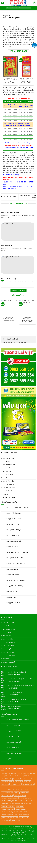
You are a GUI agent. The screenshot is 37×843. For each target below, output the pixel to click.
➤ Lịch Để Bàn (5, 461)
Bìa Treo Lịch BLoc (15, 784)
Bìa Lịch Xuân (19, 781)
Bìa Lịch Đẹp (27, 781)
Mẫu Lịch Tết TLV (11, 591)
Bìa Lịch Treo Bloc (28, 778)
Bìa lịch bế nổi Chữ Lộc (9, 318)
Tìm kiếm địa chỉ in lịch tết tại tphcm (17, 552)
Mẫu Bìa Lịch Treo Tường (8, 806)
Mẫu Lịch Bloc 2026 (21, 809)
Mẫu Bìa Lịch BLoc (28, 801)
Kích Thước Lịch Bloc (7, 792)
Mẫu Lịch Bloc (20, 806)
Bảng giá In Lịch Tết (12, 524)
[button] (2, 3)
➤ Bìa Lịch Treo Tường (8, 464)
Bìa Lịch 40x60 (31, 773)
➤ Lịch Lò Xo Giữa (7, 474)
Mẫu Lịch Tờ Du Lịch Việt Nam (10, 279)
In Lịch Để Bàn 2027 (12, 535)
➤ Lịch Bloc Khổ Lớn (7, 458)
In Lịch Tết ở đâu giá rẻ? (13, 513)
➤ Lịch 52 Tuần (6, 468)
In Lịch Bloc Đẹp (27, 789)
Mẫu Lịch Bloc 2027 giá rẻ (14, 530)
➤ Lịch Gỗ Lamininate (8, 478)
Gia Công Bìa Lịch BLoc (28, 784)
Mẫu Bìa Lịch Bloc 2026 (8, 803)
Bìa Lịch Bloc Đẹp (14, 776)
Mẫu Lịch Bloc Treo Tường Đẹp (10, 817)
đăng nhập (12, 342)
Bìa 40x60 (4, 773)
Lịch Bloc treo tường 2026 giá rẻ (10, 798)
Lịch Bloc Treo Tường (20, 795)
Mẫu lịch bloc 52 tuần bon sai (10, 212)
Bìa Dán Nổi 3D (22, 773)
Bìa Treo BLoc (5, 784)
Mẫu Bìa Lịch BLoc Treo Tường (23, 803)
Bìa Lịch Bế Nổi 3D (6, 778)
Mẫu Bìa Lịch (18, 801)
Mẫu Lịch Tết (7, 15)
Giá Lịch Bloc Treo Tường (18, 787)
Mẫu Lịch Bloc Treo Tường (22, 814)
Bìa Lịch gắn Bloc (17, 778)
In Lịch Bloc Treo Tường (8, 196)
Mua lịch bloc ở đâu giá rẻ (14, 541)
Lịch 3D (16, 792)
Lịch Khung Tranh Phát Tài (10, 80)
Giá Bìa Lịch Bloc (6, 787)
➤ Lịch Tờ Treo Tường (8, 491)
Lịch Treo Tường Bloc (25, 798)
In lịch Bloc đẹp (11, 597)
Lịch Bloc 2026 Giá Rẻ (7, 795)
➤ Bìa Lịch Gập (6, 471)
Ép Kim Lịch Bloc (16, 820)
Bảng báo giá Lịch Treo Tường (15, 580)
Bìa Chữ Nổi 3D (12, 773)
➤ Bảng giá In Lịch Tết (8, 497)
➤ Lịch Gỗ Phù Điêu (7, 481)
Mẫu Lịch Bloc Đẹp (24, 817)
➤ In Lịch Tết (5, 494)
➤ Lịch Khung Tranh (7, 484)
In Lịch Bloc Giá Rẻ (17, 789)
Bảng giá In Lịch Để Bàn (13, 603)
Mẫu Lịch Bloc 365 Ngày (8, 809)
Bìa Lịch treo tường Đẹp (8, 781)
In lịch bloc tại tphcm (12, 575)
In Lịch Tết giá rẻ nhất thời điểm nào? (17, 507)
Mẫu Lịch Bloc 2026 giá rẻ (8, 812)
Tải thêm (18, 290)
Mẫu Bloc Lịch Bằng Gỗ (8, 801)
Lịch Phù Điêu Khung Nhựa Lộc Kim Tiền (27, 319)
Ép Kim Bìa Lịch (6, 820)
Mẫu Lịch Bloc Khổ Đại (22, 812)
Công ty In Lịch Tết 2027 (13, 519)
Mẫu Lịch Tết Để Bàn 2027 (14, 558)
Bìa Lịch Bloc (5, 776)
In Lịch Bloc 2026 (6, 789)
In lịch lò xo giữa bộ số (13, 547)
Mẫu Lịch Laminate (12, 569)
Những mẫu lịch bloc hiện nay (15, 563)
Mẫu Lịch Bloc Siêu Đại (8, 814)
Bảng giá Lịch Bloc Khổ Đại (14, 586)
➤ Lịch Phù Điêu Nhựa (8, 487)
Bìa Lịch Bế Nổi (25, 776)
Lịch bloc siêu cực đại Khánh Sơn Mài (26, 80)
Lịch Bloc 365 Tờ (24, 792)
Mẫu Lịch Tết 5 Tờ (6, 245)
